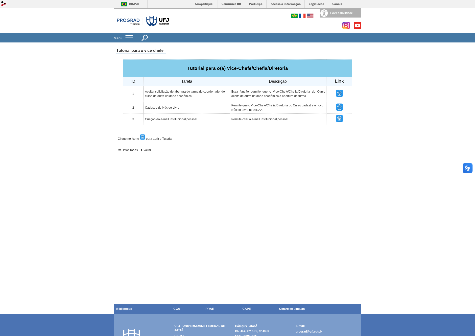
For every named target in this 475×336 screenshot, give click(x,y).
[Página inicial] (143, 21)
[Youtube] (357, 28)
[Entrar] (3, 4)
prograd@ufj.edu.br (309, 331)
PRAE (210, 309)
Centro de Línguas (292, 309)
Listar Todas (130, 150)
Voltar (147, 150)
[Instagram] (346, 28)
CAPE (246, 309)
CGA (176, 309)
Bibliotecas (124, 309)
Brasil (134, 4)
